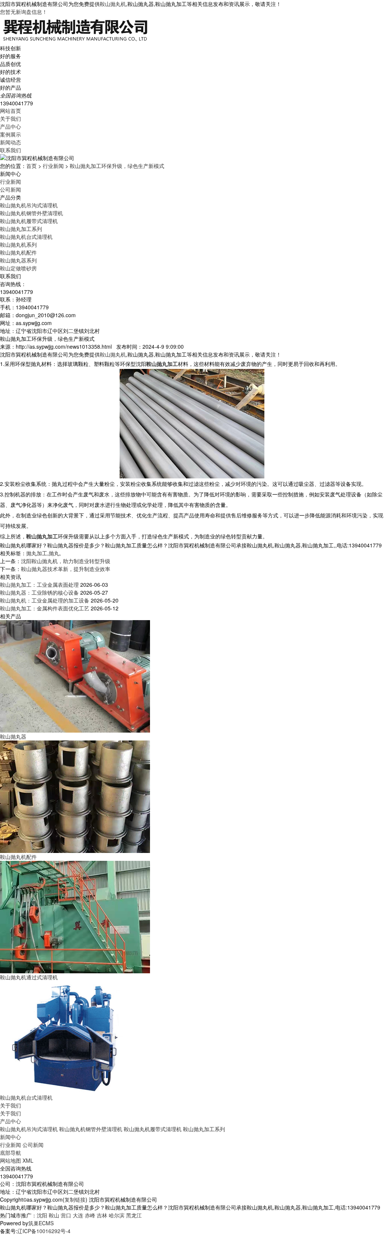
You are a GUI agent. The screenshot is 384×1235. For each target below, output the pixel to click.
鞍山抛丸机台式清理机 (26, 236)
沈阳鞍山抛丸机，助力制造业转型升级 (65, 561)
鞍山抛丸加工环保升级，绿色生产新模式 (117, 165)
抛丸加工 (36, 553)
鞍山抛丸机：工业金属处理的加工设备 (44, 600)
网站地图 (10, 1160)
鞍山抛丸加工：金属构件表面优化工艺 (44, 608)
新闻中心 (10, 1137)
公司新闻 (10, 189)
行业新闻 (53, 165)
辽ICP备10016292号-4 (43, 1231)
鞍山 (54, 1215)
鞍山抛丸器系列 (18, 260)
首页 (31, 165)
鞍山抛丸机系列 (18, 244)
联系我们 (10, 150)
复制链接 (75, 1199)
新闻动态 (10, 142)
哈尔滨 (116, 1215)
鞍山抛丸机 (113, 3)
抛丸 (54, 553)
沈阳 (42, 1215)
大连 (78, 1215)
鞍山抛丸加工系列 (21, 228)
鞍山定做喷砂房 (18, 268)
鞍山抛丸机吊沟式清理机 (29, 205)
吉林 (102, 1215)
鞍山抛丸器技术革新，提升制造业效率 (65, 569)
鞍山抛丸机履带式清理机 (29, 221)
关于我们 (10, 118)
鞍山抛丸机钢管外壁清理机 (31, 213)
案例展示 (10, 134)
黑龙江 (134, 1215)
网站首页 (10, 110)
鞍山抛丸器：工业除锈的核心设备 (39, 592)
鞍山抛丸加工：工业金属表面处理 (39, 584)
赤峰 (90, 1215)
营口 (66, 1215)
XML (27, 1160)
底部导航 (10, 1152)
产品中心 (10, 126)
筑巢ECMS (41, 1223)
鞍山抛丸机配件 (18, 252)
